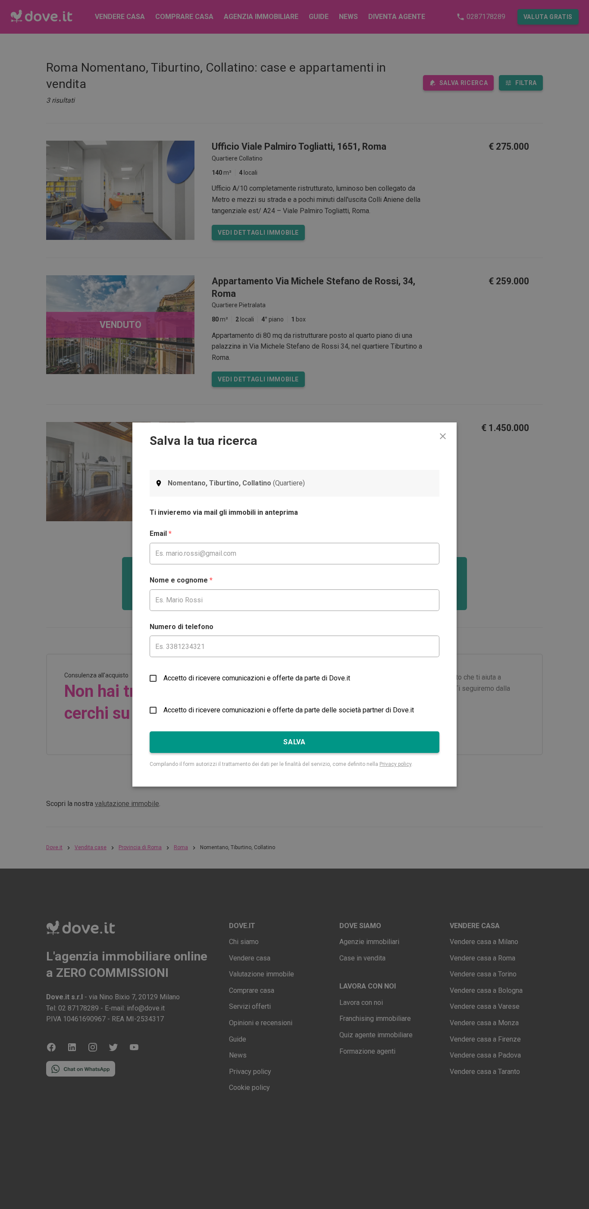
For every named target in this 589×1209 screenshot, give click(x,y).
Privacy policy (395, 764)
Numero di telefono (181, 627)
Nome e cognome (181, 580)
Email (161, 533)
